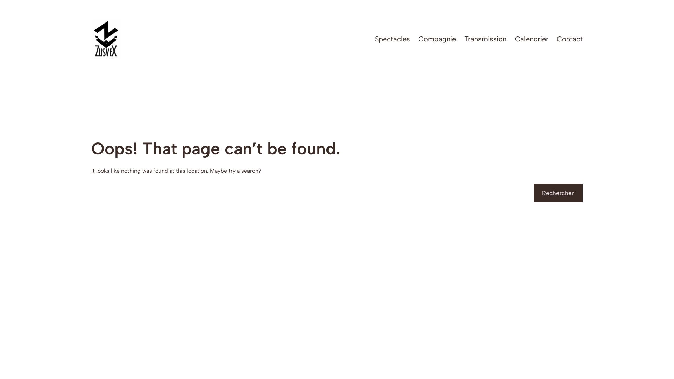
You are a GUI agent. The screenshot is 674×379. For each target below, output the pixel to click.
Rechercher (558, 193)
